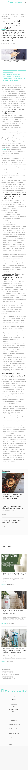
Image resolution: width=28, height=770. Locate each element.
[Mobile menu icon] (2, 2)
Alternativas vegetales (14, 709)
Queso (14, 699)
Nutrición (9, 14)
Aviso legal (14, 720)
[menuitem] (4, 8)
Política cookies (14, 729)
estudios (3, 149)
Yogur (14, 702)
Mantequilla (5, 501)
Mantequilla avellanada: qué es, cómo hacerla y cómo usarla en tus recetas (12, 496)
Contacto (14, 738)
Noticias (4, 514)
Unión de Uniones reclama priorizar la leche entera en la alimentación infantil (12, 508)
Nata (14, 706)
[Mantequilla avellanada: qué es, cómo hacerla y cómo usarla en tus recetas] (13, 483)
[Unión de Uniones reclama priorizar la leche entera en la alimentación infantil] (14, 563)
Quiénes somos (14, 733)
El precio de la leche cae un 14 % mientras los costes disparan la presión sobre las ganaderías (15, 612)
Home (3, 14)
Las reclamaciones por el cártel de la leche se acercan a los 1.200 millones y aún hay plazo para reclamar (14, 650)
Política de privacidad (14, 724)
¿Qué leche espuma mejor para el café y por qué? (11, 521)
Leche (3, 526)
